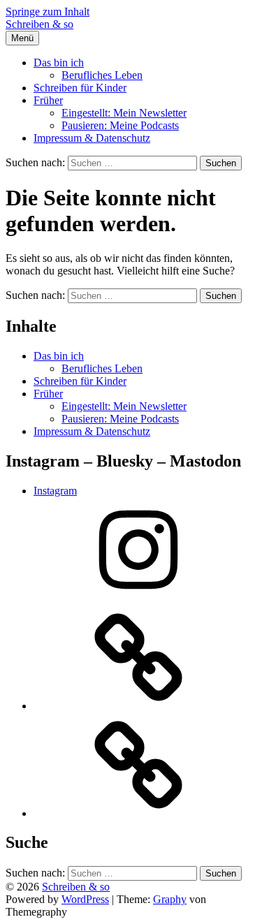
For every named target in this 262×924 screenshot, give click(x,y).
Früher (48, 100)
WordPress (85, 899)
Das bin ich (59, 62)
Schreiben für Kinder (80, 88)
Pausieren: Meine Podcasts (120, 125)
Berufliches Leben (102, 75)
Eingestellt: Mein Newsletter (124, 113)
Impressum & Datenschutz (92, 138)
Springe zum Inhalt (47, 11)
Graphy (170, 899)
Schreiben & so (39, 24)
